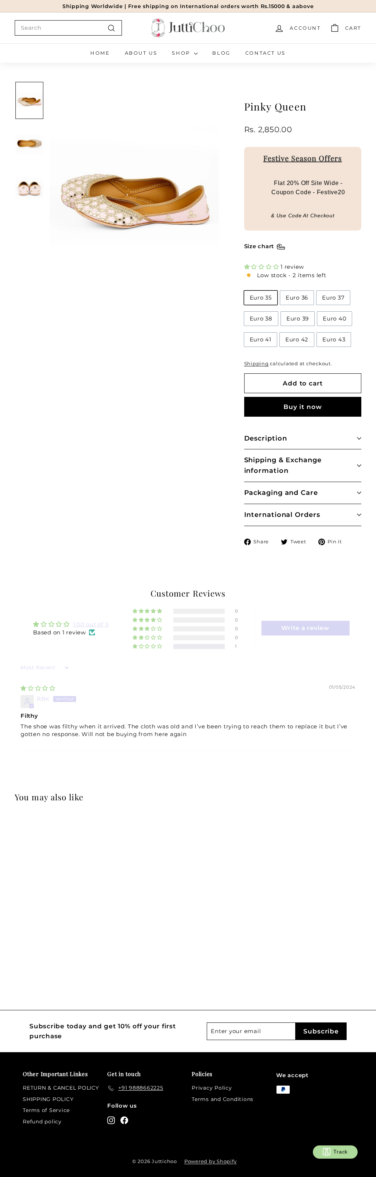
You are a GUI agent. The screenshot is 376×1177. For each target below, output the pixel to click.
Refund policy (42, 1121)
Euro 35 (261, 297)
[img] (38, 688)
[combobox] (68, 28)
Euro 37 (333, 297)
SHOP (182, 53)
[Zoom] (135, 194)
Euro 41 (260, 339)
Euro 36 (297, 297)
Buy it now (302, 406)
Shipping (256, 363)
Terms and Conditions (222, 1099)
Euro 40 (334, 318)
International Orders (282, 515)
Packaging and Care (281, 493)
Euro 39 (297, 318)
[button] (262, 266)
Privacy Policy (212, 1087)
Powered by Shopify (210, 1161)
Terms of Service (46, 1110)
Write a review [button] (305, 627)
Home (100, 53)
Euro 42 (296, 339)
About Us (141, 53)
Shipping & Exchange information (283, 465)
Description (265, 438)
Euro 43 (333, 339)
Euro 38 (261, 318)
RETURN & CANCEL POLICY (61, 1087)
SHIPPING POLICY (48, 1099)
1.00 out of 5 (91, 624)
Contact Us (265, 53)
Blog (221, 53)
